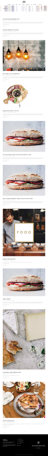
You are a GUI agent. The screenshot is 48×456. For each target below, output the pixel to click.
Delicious (16, 20)
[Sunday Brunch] (24, 282)
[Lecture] (32, 445)
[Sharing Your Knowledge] (24, 232)
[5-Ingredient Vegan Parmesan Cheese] (24, 339)
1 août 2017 (4, 260)
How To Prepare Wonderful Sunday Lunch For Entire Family (18, 198)
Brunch (14, 260)
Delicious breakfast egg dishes (11, 30)
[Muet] (43, 445)
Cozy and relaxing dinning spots (11, 19)
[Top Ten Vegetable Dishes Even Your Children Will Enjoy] (24, 136)
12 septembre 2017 (5, 20)
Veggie (8, 24)
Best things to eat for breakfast (11, 73)
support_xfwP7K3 (10, 20)
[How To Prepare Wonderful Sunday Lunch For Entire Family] (24, 180)
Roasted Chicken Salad (8, 420)
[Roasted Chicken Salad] (24, 400)
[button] (38, 442)
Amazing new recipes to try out (11, 111)
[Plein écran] (44, 445)
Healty (5, 24)
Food (3, 24)
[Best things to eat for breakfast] (24, 55)
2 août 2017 (4, 156)
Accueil (39, 8)
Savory (14, 156)
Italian (6, 24)
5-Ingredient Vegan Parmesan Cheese (12, 372)
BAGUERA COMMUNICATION (29, 454)
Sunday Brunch (7, 299)
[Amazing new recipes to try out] (16, 96)
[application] (38, 442)
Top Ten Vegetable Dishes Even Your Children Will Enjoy (17, 154)
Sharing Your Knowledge (9, 259)
